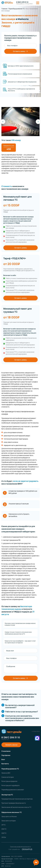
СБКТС (3, 829)
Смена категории (7, 777)
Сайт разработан (20, 849)
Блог (3, 759)
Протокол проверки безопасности (13, 803)
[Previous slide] (2, 121)
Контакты (5, 764)
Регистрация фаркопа (9, 781)
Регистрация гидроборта (10, 785)
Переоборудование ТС (10, 769)
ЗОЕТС (3, 833)
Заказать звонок (11, 745)
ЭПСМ (3, 837)
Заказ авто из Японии (9, 816)
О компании (5, 751)
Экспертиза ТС (7, 795)
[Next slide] (38, 121)
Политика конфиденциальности (20, 846)
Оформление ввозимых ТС (11, 812)
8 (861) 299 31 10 (22, 2)
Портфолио (5, 755)
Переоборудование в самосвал (12, 790)
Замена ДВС (5, 773)
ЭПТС (3, 825)
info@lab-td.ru (5, 739)
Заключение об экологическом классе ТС (16, 807)
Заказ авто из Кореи (8, 821)
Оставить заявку (19, 51)
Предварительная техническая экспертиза (17, 799)
